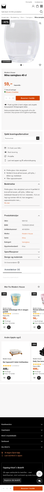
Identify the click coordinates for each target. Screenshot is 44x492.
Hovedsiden (5, 17)
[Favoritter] (4, 327)
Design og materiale (13, 257)
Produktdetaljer (11, 215)
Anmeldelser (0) (12, 269)
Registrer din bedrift (12, 480)
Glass (22, 17)
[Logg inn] (33, 6)
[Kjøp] (9, 327)
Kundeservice (39, 2)
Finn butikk (29, 2)
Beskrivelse (9, 183)
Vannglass (29, 17)
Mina (24, 238)
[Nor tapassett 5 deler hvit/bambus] (16, 350)
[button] (40, 65)
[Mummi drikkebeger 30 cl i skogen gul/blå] (16, 299)
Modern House (9, 72)
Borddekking (15, 17)
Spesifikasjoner (11, 251)
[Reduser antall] (6, 98)
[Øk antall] (13, 98)
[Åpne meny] (41, 6)
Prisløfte (11, 156)
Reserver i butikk (28, 98)
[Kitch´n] (3, 6)
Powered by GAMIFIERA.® (10, 277)
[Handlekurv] (37, 6)
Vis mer (7, 203)
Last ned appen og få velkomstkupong (22, 160)
